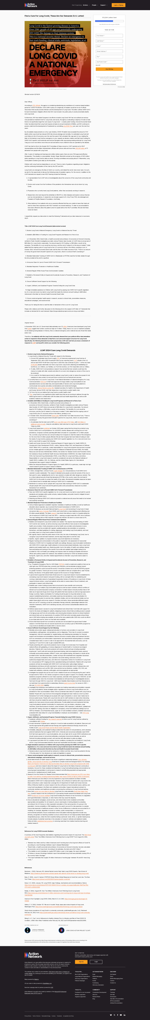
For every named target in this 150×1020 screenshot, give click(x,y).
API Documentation (115, 1001)
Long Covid (62, 509)
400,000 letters (80, 148)
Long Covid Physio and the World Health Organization (54, 727)
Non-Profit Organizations (81, 974)
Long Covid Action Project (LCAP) (78, 930)
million (65, 326)
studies (29, 328)
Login (96, 961)
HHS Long (85, 713)
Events (94, 980)
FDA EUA (43, 381)
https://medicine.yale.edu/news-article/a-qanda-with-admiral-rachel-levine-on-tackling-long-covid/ (60, 873)
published (47, 428)
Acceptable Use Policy (68, 1016)
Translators (59, 1016)
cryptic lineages (58, 471)
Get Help (112, 994)
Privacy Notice (28, 1016)
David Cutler (55, 415)
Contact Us (113, 982)
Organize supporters (80, 996)
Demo (111, 976)
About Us (95, 994)
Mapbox (36, 979)
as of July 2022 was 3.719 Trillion (64, 422)
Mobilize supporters (80, 994)
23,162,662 (34, 364)
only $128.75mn (68, 126)
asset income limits (69, 683)
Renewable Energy (46, 1016)
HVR (52, 987)
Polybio (42, 721)
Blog (94, 998)
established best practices (45, 821)
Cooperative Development (99, 992)
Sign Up (81, 961)
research (54, 513)
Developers (113, 996)
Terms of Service (36, 1016)
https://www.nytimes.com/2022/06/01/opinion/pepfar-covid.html (51, 879)
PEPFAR (61, 564)
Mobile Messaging (97, 976)
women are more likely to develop (44, 791)
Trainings (112, 992)
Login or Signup (118, 5)
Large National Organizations (82, 976)
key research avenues (55, 719)
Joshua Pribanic (38, 930)
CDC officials (36, 105)
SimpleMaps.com (47, 983)
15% (58, 358)
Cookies (54, 1016)
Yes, (31, 394)
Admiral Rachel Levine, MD (46, 388)
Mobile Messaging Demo (116, 978)
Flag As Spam (122, 86)
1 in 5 (75, 360)
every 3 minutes (44, 511)
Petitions (95, 978)
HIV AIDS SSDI (39, 685)
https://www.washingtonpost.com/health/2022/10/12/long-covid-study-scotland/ (58, 906)
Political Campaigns (80, 980)
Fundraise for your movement (82, 992)
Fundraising (96, 982)
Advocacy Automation (98, 985)
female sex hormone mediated (41, 795)
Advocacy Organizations (81, 978)
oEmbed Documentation (116, 1003)
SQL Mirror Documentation (117, 998)
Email (94, 974)
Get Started (113, 974)
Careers (112, 980)
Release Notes (96, 996)
